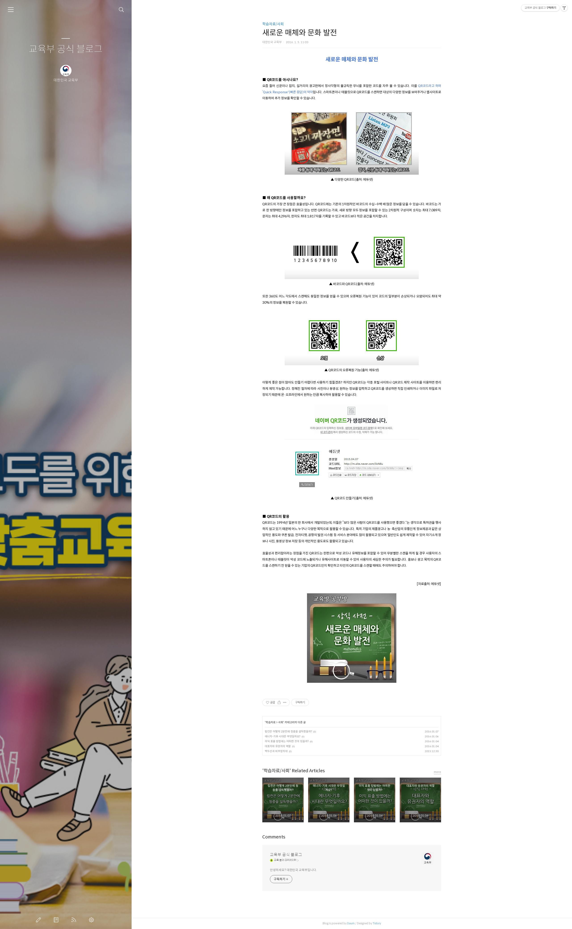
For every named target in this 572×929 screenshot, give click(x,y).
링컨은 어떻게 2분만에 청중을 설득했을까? (288, 731)
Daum (351, 923)
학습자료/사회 (273, 24)
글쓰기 (39, 919)
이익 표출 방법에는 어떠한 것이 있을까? (287, 741)
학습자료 (270, 722)
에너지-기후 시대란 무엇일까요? (282, 736)
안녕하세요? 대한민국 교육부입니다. (293, 870)
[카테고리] (11, 10)
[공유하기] (279, 702)
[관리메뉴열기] (564, 7)
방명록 (57, 919)
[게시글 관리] (285, 702)
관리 (92, 919)
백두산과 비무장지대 (276, 751)
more (437, 772)
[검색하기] (121, 9)
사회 (280, 722)
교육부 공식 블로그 (66, 49)
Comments (273, 837)
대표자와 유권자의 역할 (278, 746)
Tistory (377, 923)
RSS (74, 919)
